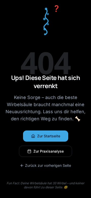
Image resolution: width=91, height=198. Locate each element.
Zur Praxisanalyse (48, 151)
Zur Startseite (48, 136)
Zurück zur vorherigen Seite (48, 165)
